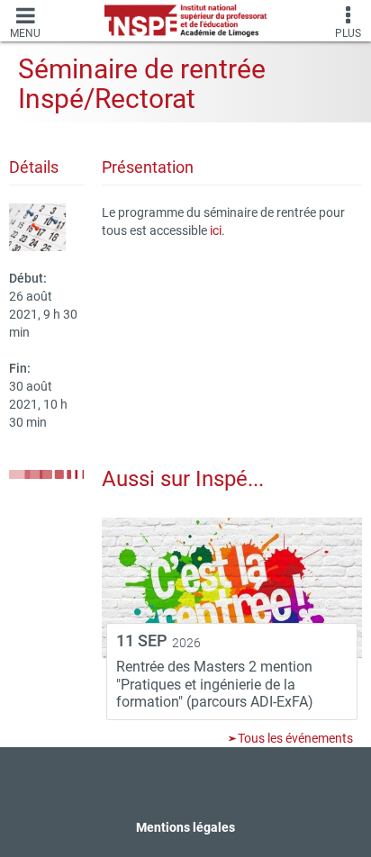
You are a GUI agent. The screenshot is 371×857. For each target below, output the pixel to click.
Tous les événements (294, 738)
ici (216, 230)
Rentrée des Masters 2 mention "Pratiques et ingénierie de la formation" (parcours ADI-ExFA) (214, 684)
